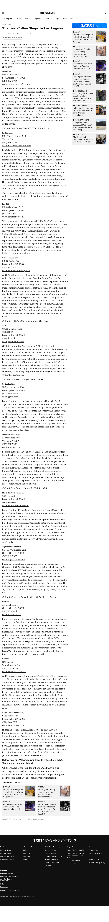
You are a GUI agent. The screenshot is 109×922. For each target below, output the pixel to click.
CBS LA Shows (67, 19)
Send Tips (55, 19)
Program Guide (50, 853)
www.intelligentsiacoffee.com (16, 145)
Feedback (4, 887)
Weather (28, 19)
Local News (6, 24)
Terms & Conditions (52, 863)
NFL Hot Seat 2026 (7, 856)
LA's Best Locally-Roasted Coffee (27, 379)
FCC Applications (73, 861)
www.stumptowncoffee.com (16, 84)
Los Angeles (7, 19)
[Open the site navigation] (17, 13)
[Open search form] (105, 13)
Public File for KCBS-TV (75, 850)
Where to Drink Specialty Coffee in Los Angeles (34, 597)
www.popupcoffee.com (13, 559)
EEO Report (71, 864)
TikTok (24, 859)
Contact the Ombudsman (9, 890)
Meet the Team (50, 850)
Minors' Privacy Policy (97, 863)
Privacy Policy (94, 850)
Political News (5, 850)
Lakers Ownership (7, 859)
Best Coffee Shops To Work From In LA (30, 128)
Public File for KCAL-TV (75, 853)
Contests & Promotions (53, 856)
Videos (46, 19)
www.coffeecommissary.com (16, 270)
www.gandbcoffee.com (13, 341)
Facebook (31, 777)
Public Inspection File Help (75, 856)
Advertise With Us (51, 859)
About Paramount (6, 873)
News (19, 19)
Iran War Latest (5, 853)
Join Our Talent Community (5, 880)
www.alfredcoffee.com (13, 725)
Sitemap (48, 866)
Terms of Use (94, 859)
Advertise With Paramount (10, 876)
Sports (37, 19)
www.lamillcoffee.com (13, 216)
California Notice (95, 853)
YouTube (25, 850)
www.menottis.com (11, 447)
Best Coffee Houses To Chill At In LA (29, 488)
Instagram (51, 777)
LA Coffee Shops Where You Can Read (30, 321)
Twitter (41, 777)
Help (2, 884)
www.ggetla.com (10, 396)
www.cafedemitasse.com (14, 671)
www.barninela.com (11, 614)
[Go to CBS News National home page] (47, 13)
